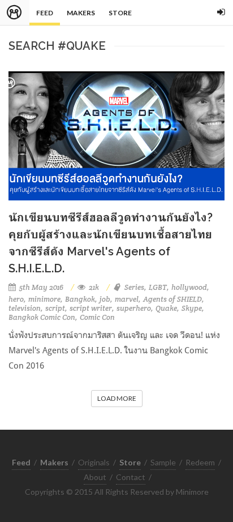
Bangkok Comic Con (41, 317)
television (24, 308)
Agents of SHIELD (172, 299)
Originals (94, 462)
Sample (163, 462)
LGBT (158, 287)
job (105, 299)
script (55, 308)
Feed (44, 12)
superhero (133, 308)
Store (120, 12)
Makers (81, 12)
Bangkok (80, 299)
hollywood (189, 287)
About (95, 477)
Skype (192, 308)
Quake (166, 308)
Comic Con (97, 317)
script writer (91, 308)
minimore (44, 299)
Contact (130, 477)
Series (134, 287)
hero (16, 299)
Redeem (200, 462)
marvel (127, 299)
